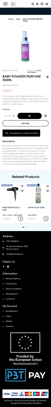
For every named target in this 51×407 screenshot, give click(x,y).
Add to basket (29, 116)
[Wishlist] (41, 4)
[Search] (33, 4)
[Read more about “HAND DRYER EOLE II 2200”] (20, 218)
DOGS (39, 70)
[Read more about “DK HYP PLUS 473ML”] (45, 218)
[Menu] (5, 3)
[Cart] (47, 4)
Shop (18, 19)
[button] (23, 227)
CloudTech (37, 403)
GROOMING (31, 72)
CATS (4, 215)
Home (11, 19)
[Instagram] (8, 266)
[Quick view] (22, 191)
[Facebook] (3, 266)
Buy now (25, 123)
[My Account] (37, 4)
